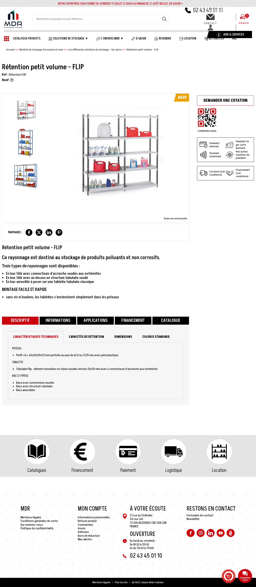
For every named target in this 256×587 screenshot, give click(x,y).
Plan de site (121, 582)
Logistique (173, 470)
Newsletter (193, 519)
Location (219, 470)
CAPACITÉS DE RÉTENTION (86, 337)
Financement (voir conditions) (243, 173)
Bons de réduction (89, 536)
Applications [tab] (96, 320)
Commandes (85, 525)
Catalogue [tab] (170, 320)
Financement (82, 470)
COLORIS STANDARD (156, 337)
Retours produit (87, 521)
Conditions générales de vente (39, 521)
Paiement (128, 470)
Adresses (83, 532)
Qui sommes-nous (32, 525)
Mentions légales (31, 517)
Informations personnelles (94, 517)
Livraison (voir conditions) (217, 173)
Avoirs (81, 528)
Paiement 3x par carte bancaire (242, 144)
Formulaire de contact (200, 515)
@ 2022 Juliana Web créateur (148, 582)
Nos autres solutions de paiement (242, 155)
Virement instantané (215, 154)
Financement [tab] (133, 320)
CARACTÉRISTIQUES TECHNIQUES (35, 337)
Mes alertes (85, 539)
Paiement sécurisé (214, 144)
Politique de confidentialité (37, 528)
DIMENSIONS (123, 337)
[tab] (36, 337)
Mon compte (92, 509)
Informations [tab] (57, 320)
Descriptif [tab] (20, 320)
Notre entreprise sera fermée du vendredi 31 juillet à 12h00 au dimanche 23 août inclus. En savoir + (120, 3)
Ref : (5, 74)
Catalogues (36, 470)
